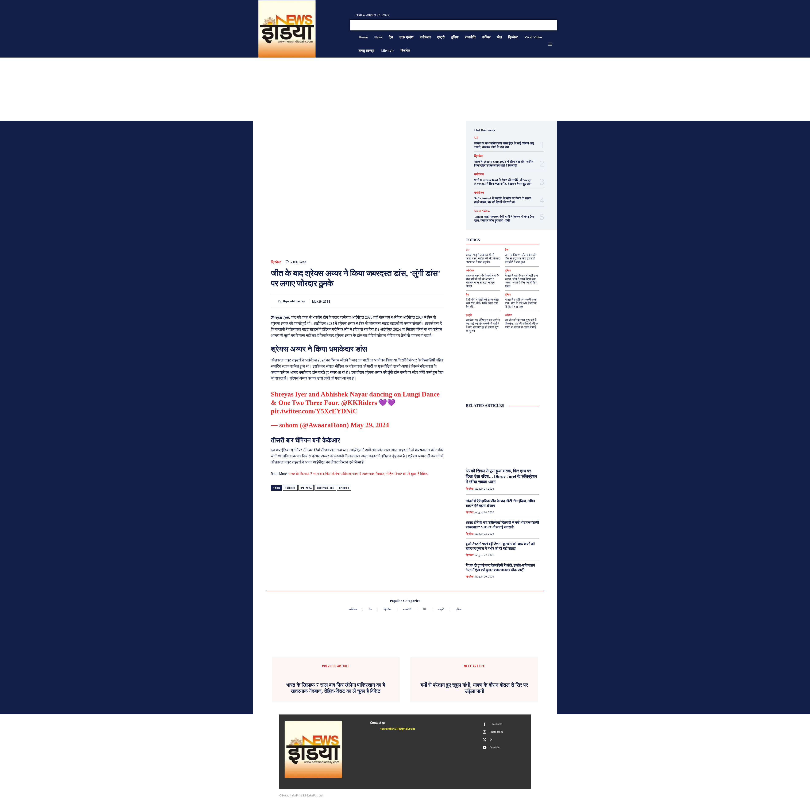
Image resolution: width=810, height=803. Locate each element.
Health (507, 228)
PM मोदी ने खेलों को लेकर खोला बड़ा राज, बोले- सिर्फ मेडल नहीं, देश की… (482, 303)
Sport (514, 232)
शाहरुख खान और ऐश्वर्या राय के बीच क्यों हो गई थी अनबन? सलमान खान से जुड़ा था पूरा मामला (482, 281)
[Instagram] (545, 25)
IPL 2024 (306, 488)
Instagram (496, 732)
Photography (483, 232)
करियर (512, 235)
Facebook (496, 724)
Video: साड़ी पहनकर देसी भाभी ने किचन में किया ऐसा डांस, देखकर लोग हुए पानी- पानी (504, 218)
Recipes (501, 232)
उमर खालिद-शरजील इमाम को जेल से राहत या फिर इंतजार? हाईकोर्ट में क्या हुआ (520, 258)
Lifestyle (521, 228)
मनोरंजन (479, 174)
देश (509, 239)
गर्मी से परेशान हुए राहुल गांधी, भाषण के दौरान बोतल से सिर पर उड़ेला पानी (474, 688)
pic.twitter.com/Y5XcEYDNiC (314, 411)
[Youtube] (555, 25)
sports (344, 488)
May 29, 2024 (370, 425)
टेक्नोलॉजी (484, 239)
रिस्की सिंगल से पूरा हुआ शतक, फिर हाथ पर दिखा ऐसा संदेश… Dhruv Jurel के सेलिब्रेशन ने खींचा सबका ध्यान (501, 476)
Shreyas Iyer (325, 488)
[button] (525, 25)
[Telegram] (439, 301)
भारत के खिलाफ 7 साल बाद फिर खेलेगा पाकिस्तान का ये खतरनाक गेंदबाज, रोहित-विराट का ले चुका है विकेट (358, 473)
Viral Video (482, 211)
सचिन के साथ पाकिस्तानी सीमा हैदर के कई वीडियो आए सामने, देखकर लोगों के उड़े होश (504, 145)
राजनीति (516, 243)
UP (476, 137)
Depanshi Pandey (294, 301)
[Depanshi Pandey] (274, 301)
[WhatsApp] (430, 301)
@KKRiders (359, 402)
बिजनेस (520, 239)
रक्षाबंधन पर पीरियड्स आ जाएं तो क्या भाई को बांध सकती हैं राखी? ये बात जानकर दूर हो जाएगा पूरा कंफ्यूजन (483, 325)
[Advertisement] (405, 89)
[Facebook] (540, 25)
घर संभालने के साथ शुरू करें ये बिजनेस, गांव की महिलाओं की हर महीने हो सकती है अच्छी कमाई (521, 323)
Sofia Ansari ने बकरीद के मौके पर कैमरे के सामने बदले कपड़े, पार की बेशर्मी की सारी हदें (502, 200)
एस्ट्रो (499, 235)
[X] (550, 25)
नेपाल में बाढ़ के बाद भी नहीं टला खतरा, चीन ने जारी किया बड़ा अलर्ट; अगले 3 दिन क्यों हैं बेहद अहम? (521, 281)
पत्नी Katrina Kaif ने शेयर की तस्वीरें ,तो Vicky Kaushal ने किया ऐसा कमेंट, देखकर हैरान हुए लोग (502, 181)
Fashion (493, 228)
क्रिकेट (276, 262)
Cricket (290, 488)
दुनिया (498, 239)
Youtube (495, 747)
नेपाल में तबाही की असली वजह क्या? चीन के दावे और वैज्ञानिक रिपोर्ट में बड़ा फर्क (521, 303)
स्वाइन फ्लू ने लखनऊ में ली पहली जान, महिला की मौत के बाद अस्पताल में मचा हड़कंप (483, 258)
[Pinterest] (420, 301)
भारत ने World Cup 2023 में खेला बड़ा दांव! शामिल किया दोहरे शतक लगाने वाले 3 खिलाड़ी (503, 163)
